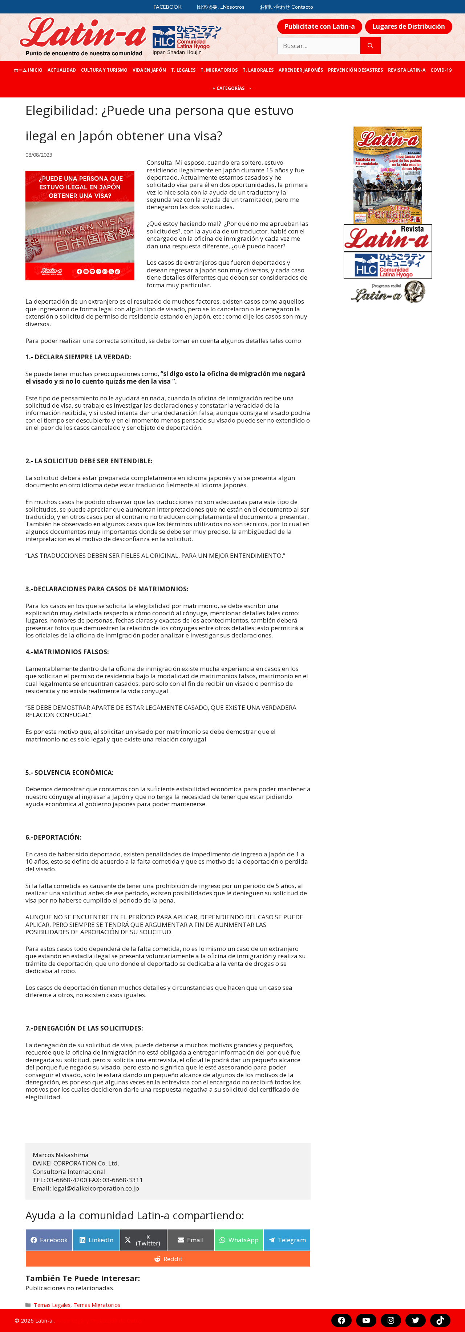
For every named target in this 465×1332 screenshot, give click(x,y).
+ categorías (228, 88)
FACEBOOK (168, 7)
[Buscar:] (318, 46)
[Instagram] (391, 1320)
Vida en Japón (149, 70)
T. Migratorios (219, 70)
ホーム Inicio (28, 70)
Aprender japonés (301, 70)
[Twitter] (415, 1320)
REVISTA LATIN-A (406, 70)
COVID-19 (441, 70)
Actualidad (62, 70)
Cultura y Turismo (104, 70)
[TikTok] (440, 1320)
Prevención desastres (355, 70)
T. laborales (258, 70)
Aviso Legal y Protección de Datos (99, 1320)
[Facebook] (341, 1320)
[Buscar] (370, 46)
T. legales (183, 70)
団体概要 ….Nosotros (220, 7)
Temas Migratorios (96, 1304)
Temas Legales (52, 1304)
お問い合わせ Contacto (286, 7)
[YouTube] (366, 1320)
